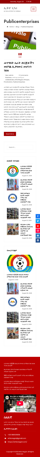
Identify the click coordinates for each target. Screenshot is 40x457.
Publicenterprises (19, 82)
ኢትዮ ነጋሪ (10, 8)
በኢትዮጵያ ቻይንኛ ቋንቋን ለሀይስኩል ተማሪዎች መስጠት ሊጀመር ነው (26, 183)
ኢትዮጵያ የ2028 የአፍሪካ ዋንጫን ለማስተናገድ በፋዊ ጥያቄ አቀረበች (26, 169)
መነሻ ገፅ (14, 77)
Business (8, 77)
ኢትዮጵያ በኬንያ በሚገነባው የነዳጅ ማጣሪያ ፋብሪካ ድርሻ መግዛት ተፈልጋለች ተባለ (25, 213)
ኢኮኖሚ (19, 77)
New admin (9, 75)
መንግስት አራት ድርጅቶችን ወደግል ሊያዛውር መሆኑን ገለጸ (19, 66)
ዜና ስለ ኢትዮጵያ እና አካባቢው (12, 11)
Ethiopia (26, 80)
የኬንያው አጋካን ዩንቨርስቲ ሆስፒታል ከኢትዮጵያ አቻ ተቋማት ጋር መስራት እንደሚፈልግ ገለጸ (26, 229)
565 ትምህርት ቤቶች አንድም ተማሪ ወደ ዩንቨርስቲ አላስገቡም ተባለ (25, 197)
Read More (10, 134)
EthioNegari (19, 80)
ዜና (23, 77)
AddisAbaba (9, 80)
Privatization (8, 82)
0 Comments (23, 75)
